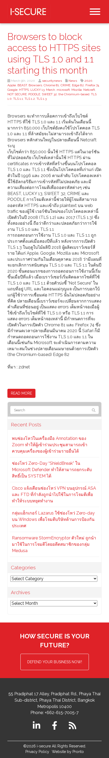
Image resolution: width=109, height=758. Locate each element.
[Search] (94, 410)
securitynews (52, 81)
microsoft (63, 90)
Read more (21, 393)
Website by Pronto (68, 752)
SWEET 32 (49, 94)
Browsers (35, 85)
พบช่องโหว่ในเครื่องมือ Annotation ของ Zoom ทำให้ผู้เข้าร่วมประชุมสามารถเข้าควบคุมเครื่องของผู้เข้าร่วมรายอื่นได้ (49, 445)
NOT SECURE (17, 94)
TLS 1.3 (42, 99)
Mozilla (76, 90)
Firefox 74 (92, 85)
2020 (88, 81)
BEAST (22, 85)
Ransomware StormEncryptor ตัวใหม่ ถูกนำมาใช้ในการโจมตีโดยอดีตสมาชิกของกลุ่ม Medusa (54, 544)
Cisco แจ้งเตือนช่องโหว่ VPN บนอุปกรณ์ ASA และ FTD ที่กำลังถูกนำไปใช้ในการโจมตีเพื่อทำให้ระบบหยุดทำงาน (54, 494)
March (50, 90)
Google (12, 90)
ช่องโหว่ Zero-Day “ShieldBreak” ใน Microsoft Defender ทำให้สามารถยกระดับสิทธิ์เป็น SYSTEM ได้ (52, 470)
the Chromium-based (73, 94)
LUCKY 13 (37, 90)
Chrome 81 (51, 85)
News (73, 81)
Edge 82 (78, 85)
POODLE (34, 94)
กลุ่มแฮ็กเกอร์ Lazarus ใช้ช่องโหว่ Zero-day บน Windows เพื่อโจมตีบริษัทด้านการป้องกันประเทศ (53, 519)
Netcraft (89, 90)
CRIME (65, 85)
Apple (11, 85)
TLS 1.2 (30, 99)
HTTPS (24, 90)
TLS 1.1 (18, 99)
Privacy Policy (37, 752)
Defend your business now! (54, 662)
